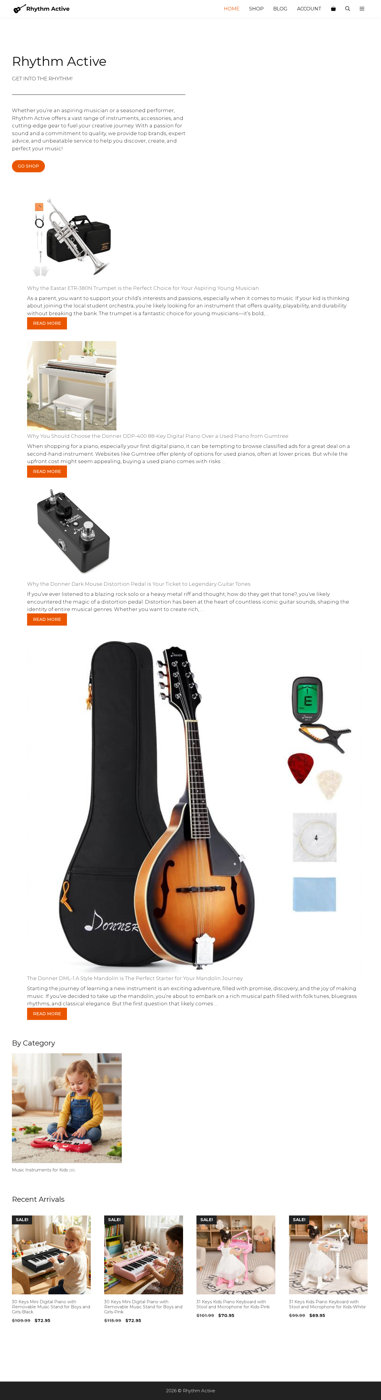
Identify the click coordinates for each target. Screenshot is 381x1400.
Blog (280, 9)
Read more (47, 323)
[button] (362, 9)
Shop (256, 9)
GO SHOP (28, 166)
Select (20, 1332)
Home (232, 9)
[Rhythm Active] (41, 9)
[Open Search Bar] (348, 9)
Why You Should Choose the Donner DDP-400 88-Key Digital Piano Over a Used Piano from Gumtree (157, 436)
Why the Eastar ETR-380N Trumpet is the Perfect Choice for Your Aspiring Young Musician (143, 288)
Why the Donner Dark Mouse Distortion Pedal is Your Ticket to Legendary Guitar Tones (139, 584)
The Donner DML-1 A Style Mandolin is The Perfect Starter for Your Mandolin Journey (135, 978)
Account (309, 9)
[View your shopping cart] (333, 9)
